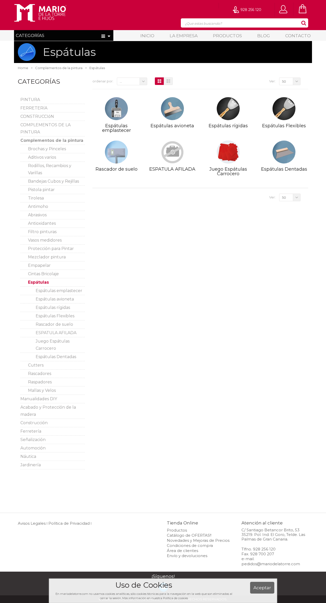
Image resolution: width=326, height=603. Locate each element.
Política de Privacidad (69, 523)
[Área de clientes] (284, 9)
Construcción (34, 422)
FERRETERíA (33, 108)
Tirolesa (36, 198)
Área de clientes (182, 550)
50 (284, 81)
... (121, 81)
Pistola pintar (41, 189)
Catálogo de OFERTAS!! (189, 535)
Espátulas (38, 282)
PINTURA (30, 99)
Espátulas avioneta (55, 299)
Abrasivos (37, 214)
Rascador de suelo (54, 324)
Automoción (33, 448)
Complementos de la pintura (51, 140)
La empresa (184, 35)
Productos (227, 35)
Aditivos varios (42, 157)
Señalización (33, 439)
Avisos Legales (32, 523)
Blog (263, 35)
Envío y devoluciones (187, 555)
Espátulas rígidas (53, 307)
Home (23, 68)
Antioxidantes (42, 223)
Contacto (298, 35)
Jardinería (30, 464)
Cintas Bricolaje (43, 273)
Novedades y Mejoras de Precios (198, 540)
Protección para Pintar (51, 248)
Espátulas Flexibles (55, 315)
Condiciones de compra (190, 545)
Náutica (28, 456)
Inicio (147, 35)
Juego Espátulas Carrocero (228, 171)
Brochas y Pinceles (47, 148)
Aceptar (262, 587)
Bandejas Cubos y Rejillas (53, 181)
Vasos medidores (45, 240)
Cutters (36, 365)
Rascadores (39, 373)
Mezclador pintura (47, 257)
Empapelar (39, 265)
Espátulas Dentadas (56, 356)
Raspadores (40, 382)
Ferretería (30, 431)
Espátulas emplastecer (59, 290)
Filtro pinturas (42, 231)
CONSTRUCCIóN (37, 116)
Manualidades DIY (38, 398)
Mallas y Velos (42, 390)
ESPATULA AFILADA (56, 332)
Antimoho (38, 206)
